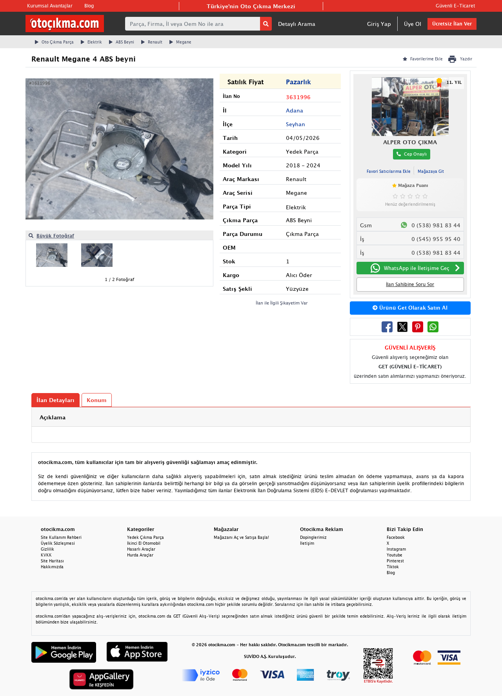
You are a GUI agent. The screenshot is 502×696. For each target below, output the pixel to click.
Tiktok (393, 566)
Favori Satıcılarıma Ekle (389, 171)
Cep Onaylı (415, 153)
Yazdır (466, 58)
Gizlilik (47, 549)
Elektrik (94, 42)
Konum (97, 400)
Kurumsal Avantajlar (50, 6)
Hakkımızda (52, 566)
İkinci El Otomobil (143, 543)
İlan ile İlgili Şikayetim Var (282, 302)
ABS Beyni (125, 42)
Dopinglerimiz (313, 537)
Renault (155, 42)
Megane (183, 42)
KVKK (46, 555)
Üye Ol (412, 23)
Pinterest (395, 560)
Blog (89, 6)
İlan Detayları (55, 400)
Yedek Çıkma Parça (145, 537)
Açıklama (52, 417)
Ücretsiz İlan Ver (452, 24)
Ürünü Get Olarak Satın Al (412, 307)
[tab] (251, 417)
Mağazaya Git (431, 171)
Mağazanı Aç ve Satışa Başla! (241, 537)
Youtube (394, 555)
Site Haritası (52, 560)
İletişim (307, 543)
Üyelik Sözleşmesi (58, 543)
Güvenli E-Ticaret (455, 6)
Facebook (396, 537)
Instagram (396, 549)
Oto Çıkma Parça (58, 42)
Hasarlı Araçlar (141, 549)
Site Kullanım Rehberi (61, 537)
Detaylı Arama (296, 23)
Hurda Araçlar (140, 555)
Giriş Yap (379, 23)
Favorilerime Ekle (426, 58)
